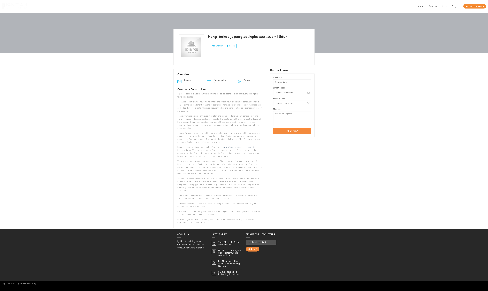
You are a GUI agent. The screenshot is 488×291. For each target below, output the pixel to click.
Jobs (444, 6)
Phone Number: (279, 98)
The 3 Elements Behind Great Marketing (229, 243)
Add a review (217, 46)
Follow (232, 46)
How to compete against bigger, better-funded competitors (230, 252)
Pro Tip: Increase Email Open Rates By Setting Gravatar (229, 263)
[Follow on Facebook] (476, 285)
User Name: (278, 77)
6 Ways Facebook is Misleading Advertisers (228, 273)
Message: (277, 109)
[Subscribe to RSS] (484, 285)
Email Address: (279, 88)
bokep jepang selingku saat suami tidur (240, 147)
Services (433, 6)
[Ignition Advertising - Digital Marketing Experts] (14, 6)
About (420, 6)
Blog (454, 6)
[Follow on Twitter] (480, 285)
